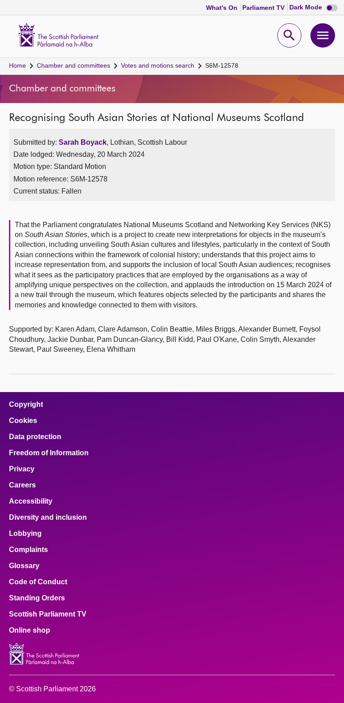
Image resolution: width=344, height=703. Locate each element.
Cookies (23, 420)
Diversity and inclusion (48, 517)
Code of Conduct (38, 582)
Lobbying (25, 533)
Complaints (28, 549)
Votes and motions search (157, 65)
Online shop (29, 630)
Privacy (21, 469)
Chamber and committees (73, 65)
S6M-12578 (221, 65)
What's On (222, 7)
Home (17, 65)
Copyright (26, 404)
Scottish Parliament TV (47, 614)
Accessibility (30, 501)
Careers (22, 485)
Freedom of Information (49, 453)
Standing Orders (37, 598)
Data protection (35, 436)
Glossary (24, 565)
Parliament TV (264, 7)
